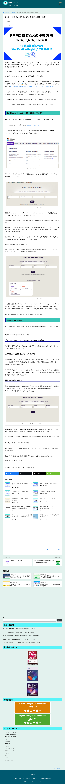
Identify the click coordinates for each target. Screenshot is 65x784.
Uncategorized (9, 760)
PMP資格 (7, 746)
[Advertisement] (32, 534)
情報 (6, 755)
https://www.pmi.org (33, 125)
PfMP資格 (7, 741)
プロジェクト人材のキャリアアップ (48, 491)
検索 (4, 617)
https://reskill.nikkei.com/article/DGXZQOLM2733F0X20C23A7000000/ (31, 86)
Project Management (10, 736)
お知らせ (7, 753)
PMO (6, 739)
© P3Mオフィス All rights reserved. (32, 781)
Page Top (33, 774)
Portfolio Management (10, 732)
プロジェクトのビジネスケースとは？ (21, 491)
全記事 (6, 757)
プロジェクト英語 (9, 750)
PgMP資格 (7, 743)
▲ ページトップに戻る (53, 549)
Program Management (11, 734)
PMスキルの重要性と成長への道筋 (48, 483)
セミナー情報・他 (9, 748)
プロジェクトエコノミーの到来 (47, 498)
